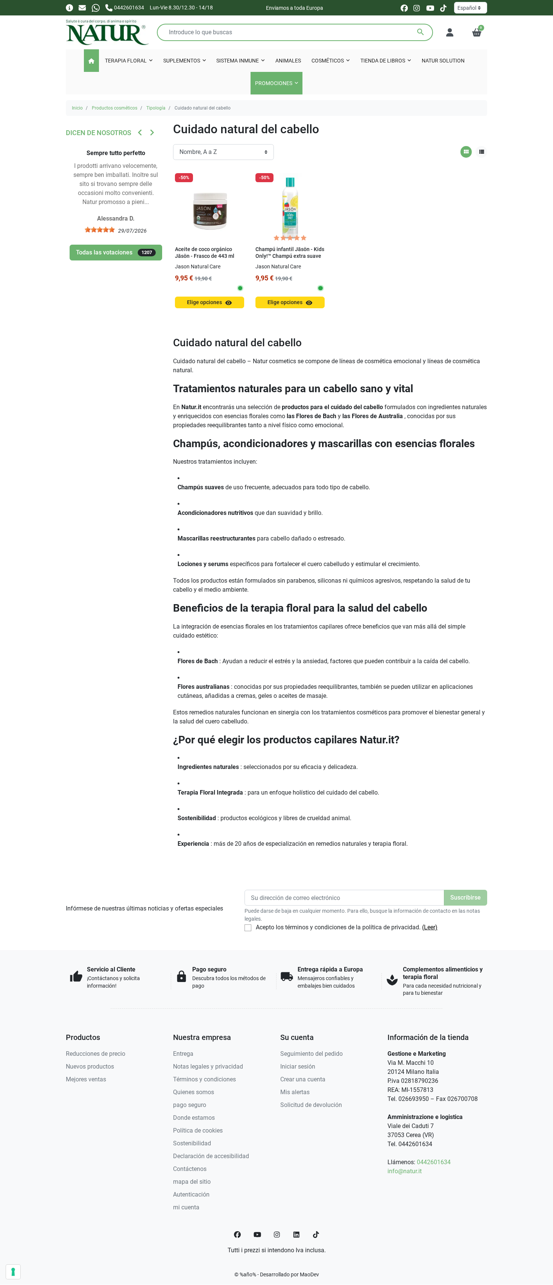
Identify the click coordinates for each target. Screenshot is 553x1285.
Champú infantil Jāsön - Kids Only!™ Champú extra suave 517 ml (289, 256)
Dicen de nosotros (98, 133)
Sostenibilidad (192, 1143)
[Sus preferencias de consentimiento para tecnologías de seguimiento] (13, 1272)
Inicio (77, 108)
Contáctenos (190, 1168)
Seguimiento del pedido (311, 1053)
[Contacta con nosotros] (82, 7)
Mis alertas (295, 1092)
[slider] (100, 230)
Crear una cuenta (302, 1079)
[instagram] (417, 7)
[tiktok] (443, 7)
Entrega (183, 1053)
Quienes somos (193, 1092)
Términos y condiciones (204, 1079)
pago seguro (189, 1104)
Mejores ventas (86, 1079)
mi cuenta (186, 1207)
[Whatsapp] (96, 7)
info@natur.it (404, 1171)
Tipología (156, 108)
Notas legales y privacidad (208, 1066)
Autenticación (191, 1194)
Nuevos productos (90, 1066)
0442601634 (434, 1162)
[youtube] (430, 7)
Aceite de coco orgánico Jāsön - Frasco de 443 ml (204, 253)
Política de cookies (198, 1130)
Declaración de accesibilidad (211, 1156)
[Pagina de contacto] (69, 7)
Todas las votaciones (114, 252)
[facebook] (404, 7)
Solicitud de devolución (311, 1104)
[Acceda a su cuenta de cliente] (450, 32)
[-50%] (209, 207)
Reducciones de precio (95, 1053)
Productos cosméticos (114, 108)
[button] (476, 32)
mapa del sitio (192, 1181)
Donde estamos (194, 1117)
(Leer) (430, 927)
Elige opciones (209, 302)
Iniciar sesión (297, 1066)
